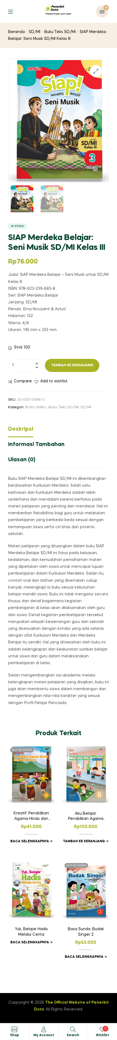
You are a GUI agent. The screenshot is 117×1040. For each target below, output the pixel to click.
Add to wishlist (53, 381)
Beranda (16, 32)
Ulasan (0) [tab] (21, 460)
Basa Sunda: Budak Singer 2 (86, 931)
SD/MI (34, 32)
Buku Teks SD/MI (60, 32)
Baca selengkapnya (29, 841)
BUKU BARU (36, 407)
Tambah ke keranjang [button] (84, 841)
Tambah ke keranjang (72, 365)
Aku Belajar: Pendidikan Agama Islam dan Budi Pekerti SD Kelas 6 (85, 817)
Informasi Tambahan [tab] (36, 444)
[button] (96, 71)
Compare (23, 381)
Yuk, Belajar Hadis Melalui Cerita (31, 931)
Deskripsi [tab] (20, 429)
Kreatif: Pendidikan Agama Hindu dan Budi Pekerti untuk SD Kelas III (31, 816)
